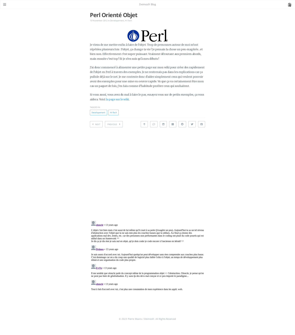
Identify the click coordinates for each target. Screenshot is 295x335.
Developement (117, 20)
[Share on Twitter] (192, 124)
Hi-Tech (128, 20)
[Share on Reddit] (182, 124)
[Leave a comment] (153, 124)
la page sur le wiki (117, 99)
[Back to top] (144, 124)
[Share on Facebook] (201, 124)
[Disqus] (147, 173)
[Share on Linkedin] (163, 124)
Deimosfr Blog (147, 4)
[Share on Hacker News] (172, 124)
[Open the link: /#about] (289, 4)
